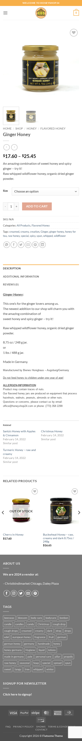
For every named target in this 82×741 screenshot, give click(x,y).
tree (27, 669)
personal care (43, 656)
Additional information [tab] (21, 276)
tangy (18, 669)
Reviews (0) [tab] (11, 284)
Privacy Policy (23, 726)
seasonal (25, 663)
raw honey (14, 235)
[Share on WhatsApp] (6, 244)
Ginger (44, 231)
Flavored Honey (52, 128)
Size (5, 191)
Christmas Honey (51, 431)
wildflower (60, 235)
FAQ (8, 726)
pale (29, 656)
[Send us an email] (28, 593)
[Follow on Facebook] (6, 593)
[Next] (72, 65)
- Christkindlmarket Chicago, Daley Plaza (31, 583)
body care (36, 617)
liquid (42, 650)
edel (6, 637)
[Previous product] (14, 147)
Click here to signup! (17, 694)
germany (29, 643)
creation (34, 231)
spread (58, 663)
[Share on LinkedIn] (42, 244)
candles (19, 624)
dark (49, 630)
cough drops (11, 630)
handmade (44, 643)
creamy (24, 231)
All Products (23, 225)
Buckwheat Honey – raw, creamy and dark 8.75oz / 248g (58, 538)
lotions (52, 650)
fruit (51, 637)
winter (50, 669)
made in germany (14, 656)
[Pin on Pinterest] (35, 244)
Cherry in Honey (13, 534)
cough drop (59, 624)
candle (8, 624)
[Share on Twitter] (21, 244)
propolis (68, 656)
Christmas (43, 624)
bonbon (64, 617)
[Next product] (6, 147)
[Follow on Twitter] (21, 593)
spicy (32, 235)
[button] (5, 13)
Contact (41, 729)
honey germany (13, 650)
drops (68, 630)
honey (56, 643)
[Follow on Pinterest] (35, 593)
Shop (19, 128)
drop (58, 630)
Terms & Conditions (61, 726)
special (25, 235)
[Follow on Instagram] (14, 593)
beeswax (9, 617)
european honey (22, 637)
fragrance (39, 637)
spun (39, 235)
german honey (12, 643)
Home (7, 128)
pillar (57, 656)
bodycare (51, 617)
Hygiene (30, 650)
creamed (14, 231)
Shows (40, 726)
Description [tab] (12, 268)
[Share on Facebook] (14, 244)
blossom (22, 617)
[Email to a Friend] (28, 244)
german (61, 637)
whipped (48, 235)
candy (30, 624)
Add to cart (37, 206)
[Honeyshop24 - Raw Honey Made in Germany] (41, 13)
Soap (36, 663)
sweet (7, 669)
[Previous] (9, 65)
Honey (32, 128)
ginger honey (56, 231)
